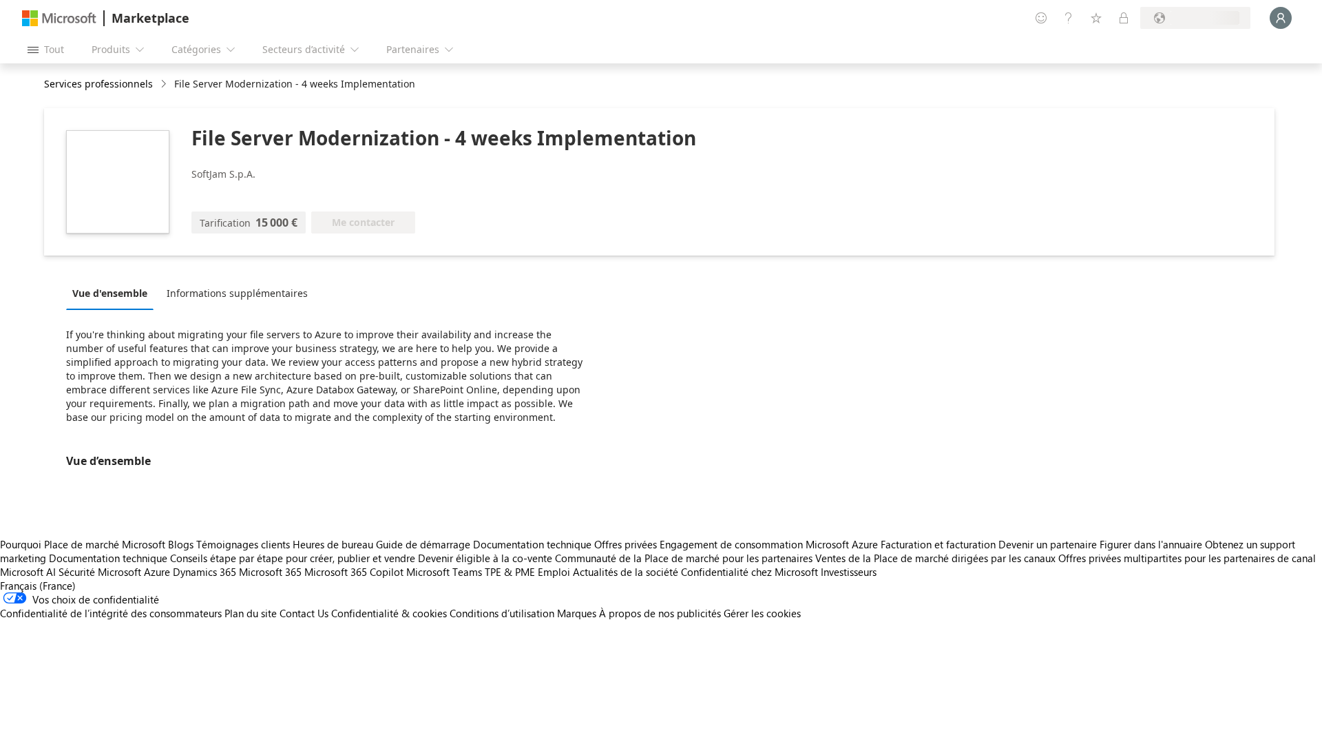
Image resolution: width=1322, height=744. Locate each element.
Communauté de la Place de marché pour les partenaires (683, 558)
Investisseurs (849, 572)
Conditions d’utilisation (502, 613)
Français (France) (38, 585)
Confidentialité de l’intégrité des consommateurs (111, 613)
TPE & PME (510, 572)
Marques (576, 613)
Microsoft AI (28, 572)
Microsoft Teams (444, 572)
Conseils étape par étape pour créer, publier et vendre (292, 558)
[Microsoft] (59, 18)
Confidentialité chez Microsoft (749, 572)
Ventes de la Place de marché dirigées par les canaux (935, 558)
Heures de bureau (333, 544)
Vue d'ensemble (109, 293)
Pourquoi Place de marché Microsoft (82, 544)
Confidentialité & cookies (389, 613)
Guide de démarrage (423, 544)
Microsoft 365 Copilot (353, 572)
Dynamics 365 (204, 572)
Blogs (180, 544)
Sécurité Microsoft (100, 572)
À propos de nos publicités (660, 613)
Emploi (554, 572)
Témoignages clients (243, 544)
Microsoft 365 (270, 572)
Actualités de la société (625, 572)
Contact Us (304, 613)
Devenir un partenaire (1047, 544)
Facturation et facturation (938, 544)
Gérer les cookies (762, 613)
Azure (157, 572)
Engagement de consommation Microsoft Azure (770, 544)
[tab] (113, 293)
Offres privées (625, 544)
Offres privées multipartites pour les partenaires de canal (1187, 558)
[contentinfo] (165, 84)
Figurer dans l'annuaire (1151, 544)
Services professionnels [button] (98, 83)
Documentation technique (532, 544)
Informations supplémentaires (237, 293)
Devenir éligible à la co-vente (485, 558)
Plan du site (250, 613)
